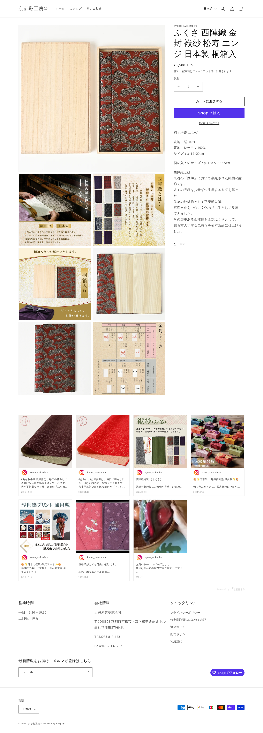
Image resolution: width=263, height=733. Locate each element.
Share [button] (181, 244)
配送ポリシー (179, 634)
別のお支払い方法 (209, 122)
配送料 (186, 71)
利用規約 (176, 641)
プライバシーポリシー (185, 612)
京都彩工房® (35, 723)
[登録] (87, 672)
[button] (222, 8)
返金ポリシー (179, 627)
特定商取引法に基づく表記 (188, 619)
